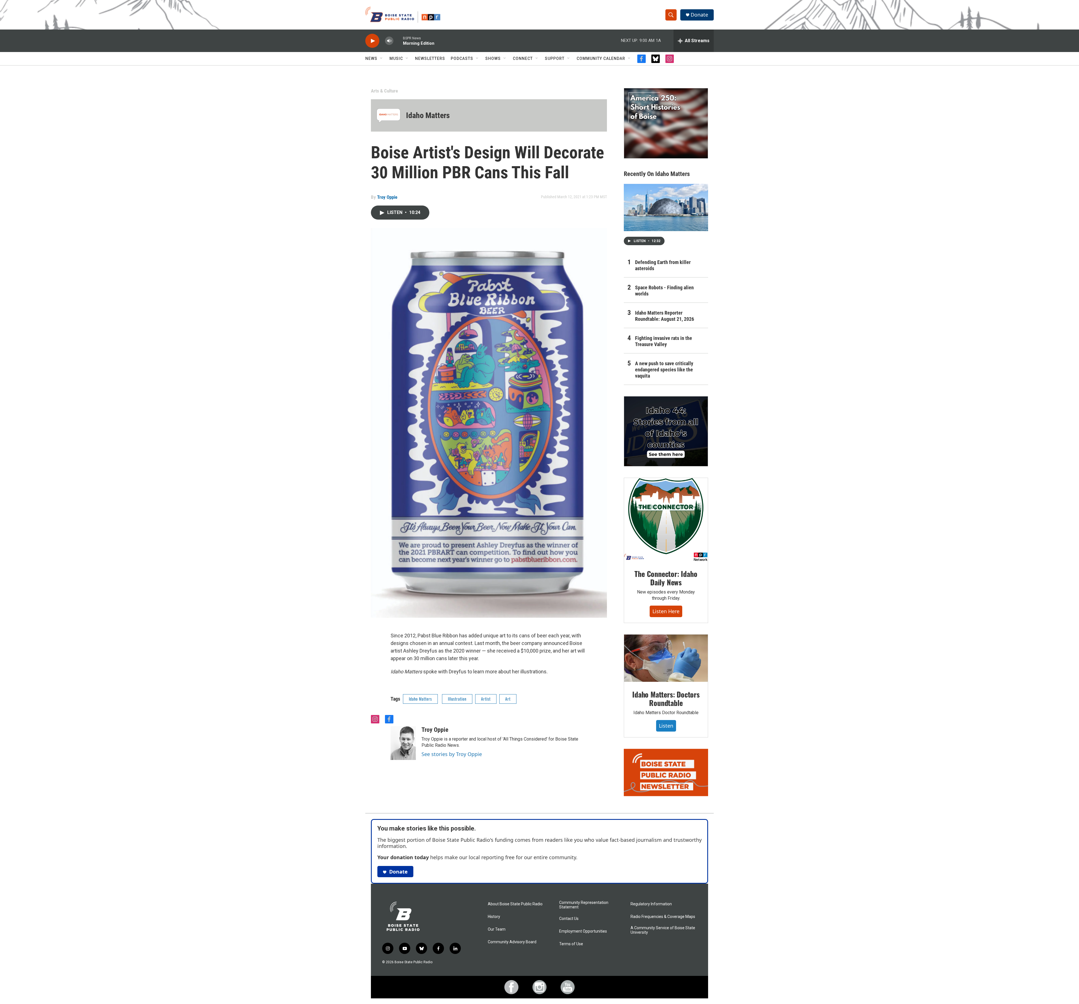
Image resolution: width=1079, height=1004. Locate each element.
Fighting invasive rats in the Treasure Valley (663, 341)
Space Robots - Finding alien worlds (664, 291)
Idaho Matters (428, 115)
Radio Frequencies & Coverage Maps (663, 917)
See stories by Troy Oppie (451, 754)
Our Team (497, 929)
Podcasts (462, 58)
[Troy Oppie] (403, 743)
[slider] (398, 41)
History (494, 917)
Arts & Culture (384, 91)
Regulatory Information (651, 904)
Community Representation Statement (583, 905)
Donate (699, 15)
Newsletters (430, 58)
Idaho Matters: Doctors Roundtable (666, 698)
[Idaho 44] (666, 431)
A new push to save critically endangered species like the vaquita (664, 369)
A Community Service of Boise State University (663, 930)
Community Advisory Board (512, 942)
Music (396, 58)
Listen (666, 725)
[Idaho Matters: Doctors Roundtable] (666, 658)
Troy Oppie (387, 197)
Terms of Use (571, 944)
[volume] (389, 41)
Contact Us (569, 919)
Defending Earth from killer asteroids (663, 265)
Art (508, 699)
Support (555, 58)
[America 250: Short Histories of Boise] (666, 123)
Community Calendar (601, 58)
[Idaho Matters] (388, 115)
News (371, 58)
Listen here (665, 611)
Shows (493, 58)
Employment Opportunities (583, 931)
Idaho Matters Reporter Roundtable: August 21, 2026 (664, 316)
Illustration (457, 699)
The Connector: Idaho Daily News (665, 578)
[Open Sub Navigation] (381, 58)
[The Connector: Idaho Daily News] (666, 519)
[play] (372, 41)
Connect (523, 58)
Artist (486, 699)
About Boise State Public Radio (515, 904)
